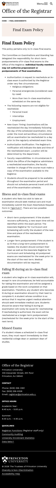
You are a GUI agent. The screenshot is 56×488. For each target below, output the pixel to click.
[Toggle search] (51, 3)
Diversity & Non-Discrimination (17, 470)
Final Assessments (17, 21)
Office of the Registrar (27, 11)
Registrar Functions (12, 430)
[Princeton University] (10, 4)
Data (7, 441)
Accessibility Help (11, 474)
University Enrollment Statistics (18, 438)
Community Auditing (12, 434)
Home (4, 21)
